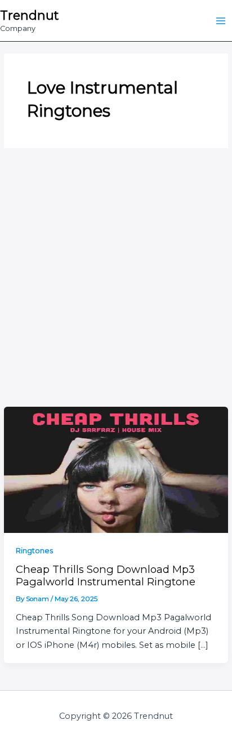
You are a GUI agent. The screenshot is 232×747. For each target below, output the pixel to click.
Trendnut (29, 15)
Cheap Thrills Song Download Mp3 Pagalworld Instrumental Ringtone (105, 575)
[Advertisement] (116, 285)
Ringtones (34, 550)
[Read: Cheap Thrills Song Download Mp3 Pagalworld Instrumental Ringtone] (115, 468)
